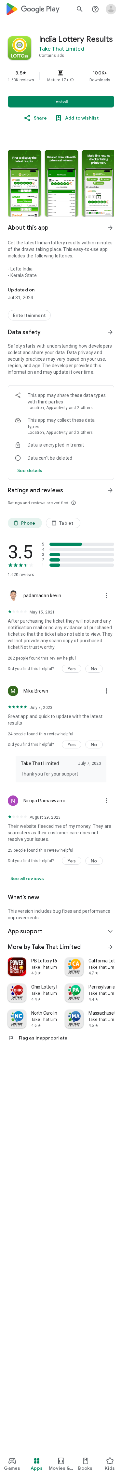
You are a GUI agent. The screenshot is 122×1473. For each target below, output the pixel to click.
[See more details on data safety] (30, 470)
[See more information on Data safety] (110, 332)
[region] (61, 76)
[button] (72, 80)
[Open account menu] (111, 9)
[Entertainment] (29, 315)
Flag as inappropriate (37, 1038)
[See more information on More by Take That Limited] (110, 947)
